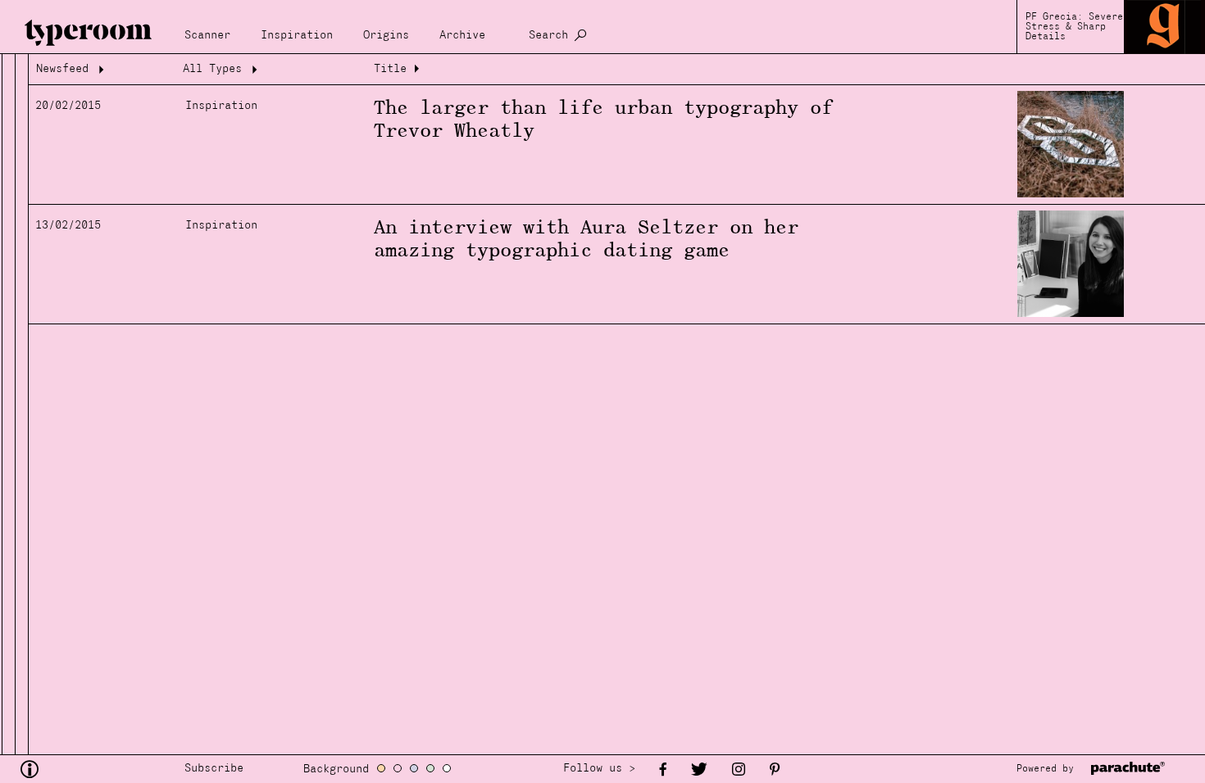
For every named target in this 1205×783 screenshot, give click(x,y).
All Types (212, 69)
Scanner (207, 35)
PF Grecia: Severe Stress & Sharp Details (1074, 27)
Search (548, 35)
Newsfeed (62, 69)
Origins (386, 35)
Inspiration (297, 35)
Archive (462, 35)
